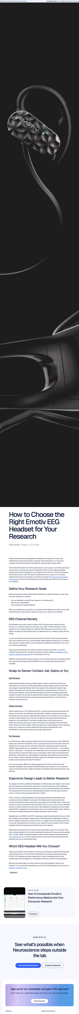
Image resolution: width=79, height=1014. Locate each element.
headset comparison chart (18, 868)
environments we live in (17, 837)
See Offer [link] (18, 1)
